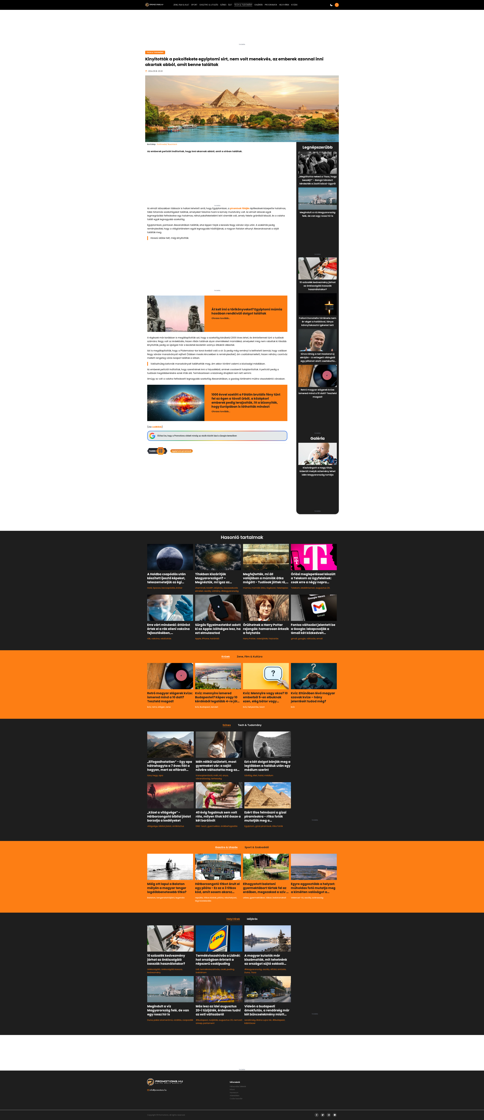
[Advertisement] (242, 27)
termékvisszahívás (210, 969)
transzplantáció (204, 775)
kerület (214, 706)
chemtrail (200, 587)
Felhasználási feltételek (238, 1086)
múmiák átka (258, 587)
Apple (198, 638)
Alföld (273, 969)
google (302, 638)
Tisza (253, 972)
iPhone (205, 638)
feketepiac (282, 587)
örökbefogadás (229, 826)
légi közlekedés (203, 900)
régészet (271, 587)
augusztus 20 (226, 1019)
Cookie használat (236, 1098)
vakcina (155, 638)
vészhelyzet (230, 897)
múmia (247, 587)
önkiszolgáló (153, 969)
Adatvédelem (234, 1095)
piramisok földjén (240, 208)
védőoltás (165, 638)
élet (255, 775)
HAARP (209, 587)
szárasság (317, 897)
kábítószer (249, 1023)
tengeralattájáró (165, 897)
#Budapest (202, 1019)
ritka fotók (277, 826)
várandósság (203, 778)
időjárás (218, 587)
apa (161, 775)
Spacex (157, 587)
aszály (207, 590)
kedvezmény (154, 972)
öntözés (281, 969)
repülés (199, 897)
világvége (152, 826)
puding (230, 969)
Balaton (151, 897)
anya (225, 775)
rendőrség (249, 1019)
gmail (294, 638)
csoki (223, 969)
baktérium (201, 972)
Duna (150, 1019)
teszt (262, 706)
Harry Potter (249, 638)
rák (148, 638)
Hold (149, 587)
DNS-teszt (201, 826)
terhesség (216, 778)
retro (154, 706)
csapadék (187, 1019)
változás (311, 638)
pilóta (220, 897)
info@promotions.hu (158, 1090)
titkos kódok (210, 897)
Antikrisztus (178, 826)
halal (260, 775)
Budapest (205, 706)
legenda (180, 897)
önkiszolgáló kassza (171, 969)
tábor (269, 897)
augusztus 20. (323, 587)
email (319, 638)
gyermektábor (257, 897)
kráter (179, 587)
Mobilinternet (308, 587)
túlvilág (248, 775)
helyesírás (253, 706)
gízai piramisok (263, 826)
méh (215, 775)
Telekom (295, 587)
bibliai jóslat (165, 826)
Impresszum (234, 1092)
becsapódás (168, 587)
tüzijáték (213, 1019)
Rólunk (232, 1089)
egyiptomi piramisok (181, 451)
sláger (161, 706)
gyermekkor (213, 826)
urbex (246, 897)
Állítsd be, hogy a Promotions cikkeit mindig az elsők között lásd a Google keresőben (197, 436)
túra (149, 775)
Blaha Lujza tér (264, 1019)
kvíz (149, 706)
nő (220, 775)
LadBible (157, 426)
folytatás (273, 638)
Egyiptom (249, 826)
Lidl (197, 969)
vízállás (178, 1019)
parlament (209, 1023)
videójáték (262, 638)
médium (268, 775)
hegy (155, 775)
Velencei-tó (297, 897)
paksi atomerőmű (163, 1019)
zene (168, 706)
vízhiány (216, 590)
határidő (214, 638)
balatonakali (279, 897)
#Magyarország (230, 590)
